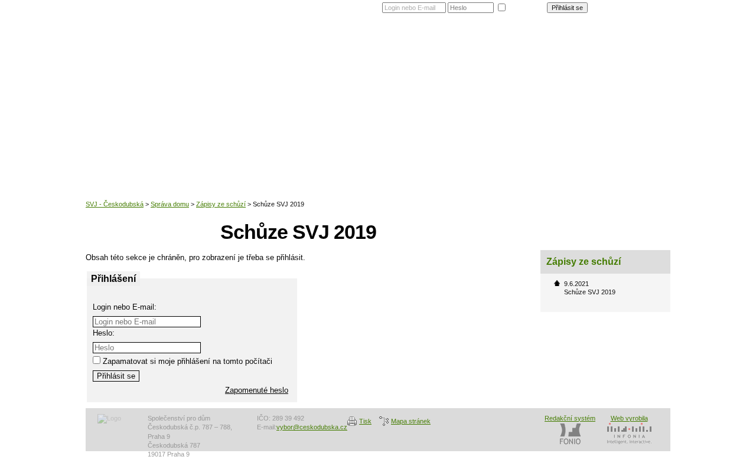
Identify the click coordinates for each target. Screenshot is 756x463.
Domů (339, 49)
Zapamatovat (526, 6)
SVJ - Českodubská (115, 204)
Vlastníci (434, 49)
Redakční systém (570, 418)
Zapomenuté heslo (637, 5)
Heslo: (104, 333)
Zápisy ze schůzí (221, 204)
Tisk (365, 421)
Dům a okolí (384, 49)
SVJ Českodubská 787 (198, 67)
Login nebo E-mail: (125, 307)
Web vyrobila (629, 418)
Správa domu (487, 49)
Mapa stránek (411, 421)
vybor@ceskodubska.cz (311, 427)
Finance (539, 49)
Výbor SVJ (585, 49)
